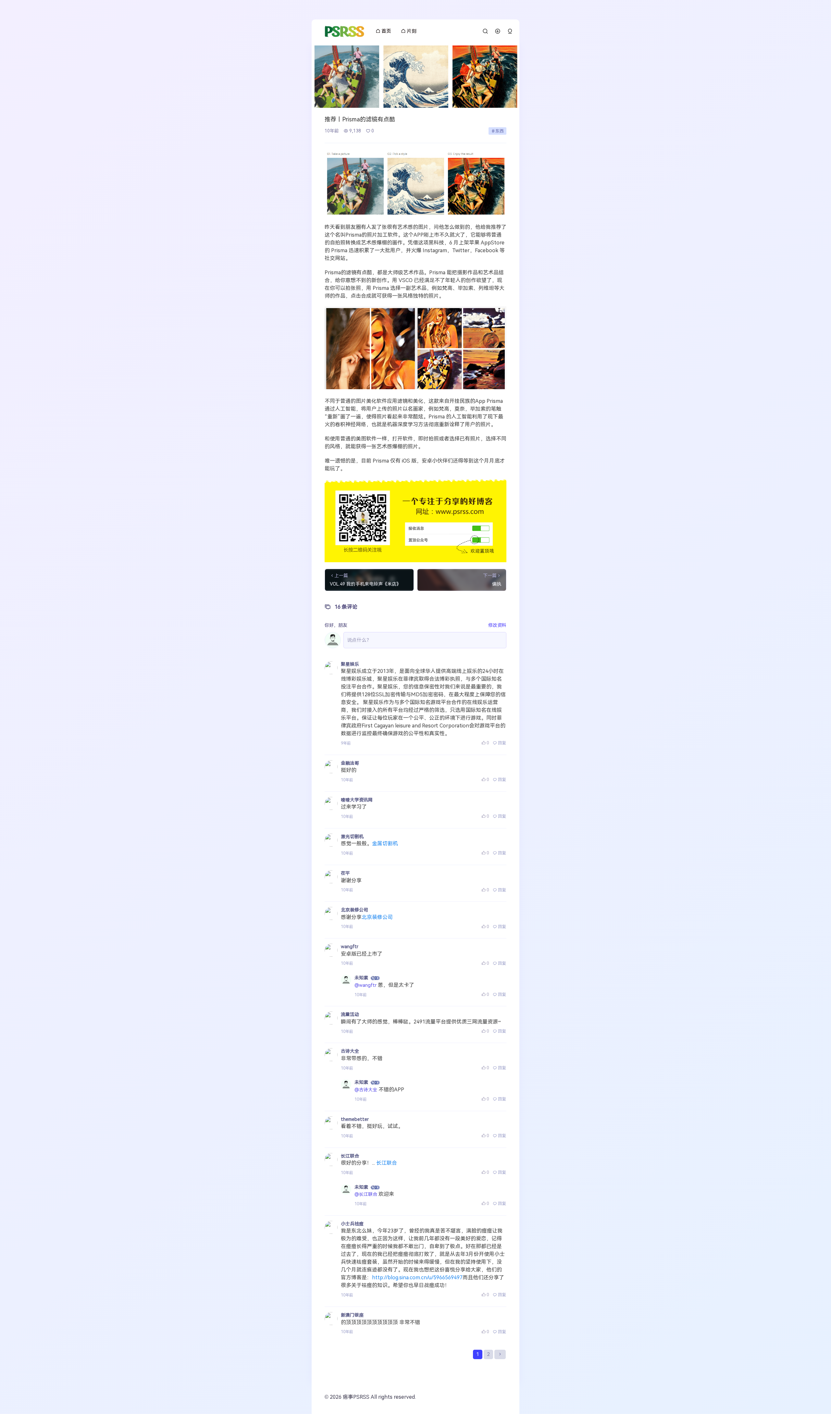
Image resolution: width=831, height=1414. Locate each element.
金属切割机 (385, 843)
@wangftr (365, 985)
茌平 (345, 873)
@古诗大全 (365, 1089)
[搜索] (485, 31)
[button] (510, 31)
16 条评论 (346, 607)
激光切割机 (352, 836)
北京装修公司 (354, 909)
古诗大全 (350, 1051)
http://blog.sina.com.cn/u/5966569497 (417, 1277)
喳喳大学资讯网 (357, 799)
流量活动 (350, 1014)
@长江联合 (365, 1194)
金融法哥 (350, 763)
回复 (502, 742)
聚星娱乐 (350, 664)
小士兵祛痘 (352, 1223)
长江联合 (350, 1156)
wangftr (349, 946)
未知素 (361, 977)
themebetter (355, 1119)
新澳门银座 (352, 1315)
